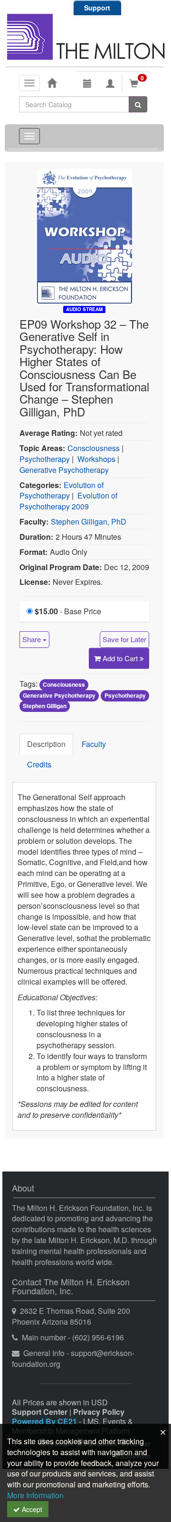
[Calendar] (87, 83)
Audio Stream (84, 309)
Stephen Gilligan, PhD (88, 521)
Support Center (39, 1411)
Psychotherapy (44, 458)
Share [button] (32, 639)
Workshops (96, 458)
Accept (31, 1509)
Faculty (94, 743)
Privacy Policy (98, 1411)
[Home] (52, 82)
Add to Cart (121, 658)
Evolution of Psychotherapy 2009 (68, 501)
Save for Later (124, 639)
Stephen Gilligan (44, 706)
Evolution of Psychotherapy (61, 490)
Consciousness (93, 448)
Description (46, 743)
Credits (39, 764)
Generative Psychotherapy (64, 469)
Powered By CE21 (45, 1421)
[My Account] (110, 83)
